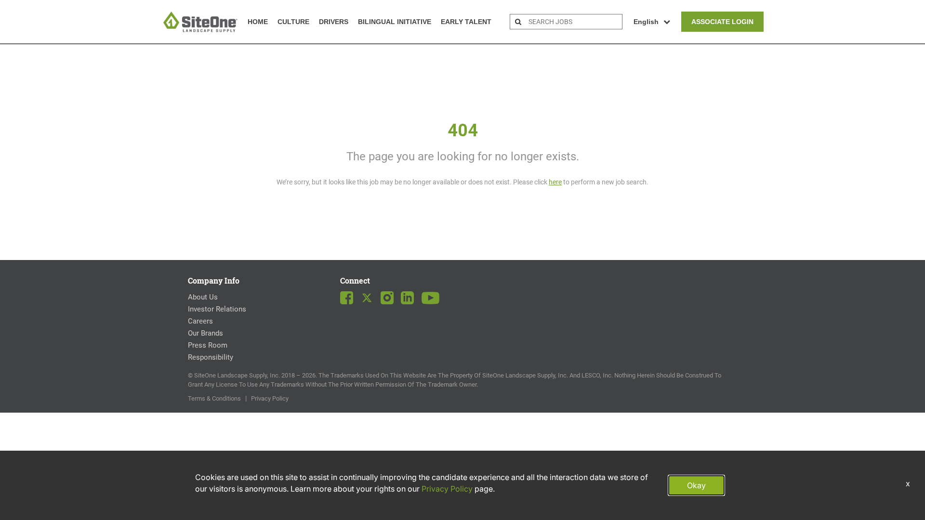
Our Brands (205, 333)
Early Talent (466, 22)
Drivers (333, 22)
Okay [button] (696, 485)
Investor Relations (217, 309)
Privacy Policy (270, 398)
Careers (200, 321)
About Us (203, 297)
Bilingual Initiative (394, 22)
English (646, 21)
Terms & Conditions (214, 398)
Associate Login (722, 22)
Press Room (207, 345)
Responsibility (210, 357)
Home (258, 22)
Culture (293, 22)
